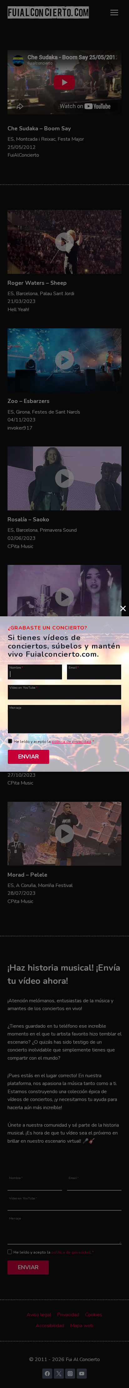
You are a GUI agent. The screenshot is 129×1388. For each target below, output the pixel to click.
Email (74, 667)
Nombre (16, 667)
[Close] (123, 608)
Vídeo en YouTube (23, 687)
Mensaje (15, 707)
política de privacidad (71, 741)
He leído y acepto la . (54, 741)
